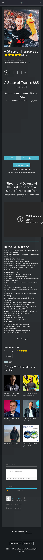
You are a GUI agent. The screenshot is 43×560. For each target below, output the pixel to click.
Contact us (29, 543)
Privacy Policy (16, 543)
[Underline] (13, 478)
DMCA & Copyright (22, 339)
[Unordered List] (21, 478)
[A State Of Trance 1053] (12, 408)
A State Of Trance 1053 (11, 419)
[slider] (35, 158)
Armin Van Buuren (17, 60)
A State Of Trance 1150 (11, 394)
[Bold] (7, 478)
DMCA (29, 532)
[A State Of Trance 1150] (12, 383)
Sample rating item (10, 351)
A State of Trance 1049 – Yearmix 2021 (31, 444)
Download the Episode (21, 165)
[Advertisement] (21, 129)
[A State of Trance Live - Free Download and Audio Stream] (21, 3)
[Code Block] (26, 478)
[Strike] (15, 478)
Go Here (28, 169)
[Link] (29, 478)
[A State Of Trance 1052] (31, 408)
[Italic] (10, 478)
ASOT (10, 362)
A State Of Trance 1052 (30, 419)
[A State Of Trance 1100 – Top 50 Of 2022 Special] (31, 383)
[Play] (7, 158)
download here (30, 173)
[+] (34, 478)
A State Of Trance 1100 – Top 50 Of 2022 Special (31, 394)
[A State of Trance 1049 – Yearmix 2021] (31, 433)
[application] (21, 158)
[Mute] (29, 158)
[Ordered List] (18, 478)
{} (31, 478)
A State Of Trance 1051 (11, 444)
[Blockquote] (23, 478)
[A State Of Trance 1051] (12, 433)
